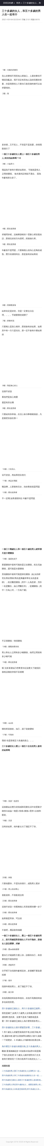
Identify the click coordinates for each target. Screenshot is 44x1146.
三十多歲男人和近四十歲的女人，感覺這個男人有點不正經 (22, 1084)
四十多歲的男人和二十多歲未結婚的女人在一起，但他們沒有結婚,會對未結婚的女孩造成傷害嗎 (22, 1075)
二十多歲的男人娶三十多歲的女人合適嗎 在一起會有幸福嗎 (22, 1071)
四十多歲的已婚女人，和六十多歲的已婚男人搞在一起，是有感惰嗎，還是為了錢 (22, 1008)
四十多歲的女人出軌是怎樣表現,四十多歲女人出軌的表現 (22, 1089)
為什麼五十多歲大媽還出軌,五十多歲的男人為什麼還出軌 (22, 1046)
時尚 (18, 3)
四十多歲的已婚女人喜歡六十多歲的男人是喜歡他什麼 (22, 1080)
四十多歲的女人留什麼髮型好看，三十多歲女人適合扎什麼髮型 (22, 1027)
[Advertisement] (22, 44)
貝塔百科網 (8, 3)
